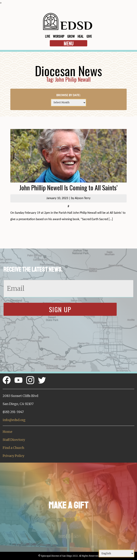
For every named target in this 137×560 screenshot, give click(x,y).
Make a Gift (68, 505)
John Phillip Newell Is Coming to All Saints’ (68, 187)
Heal (81, 36)
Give (89, 36)
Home (7, 432)
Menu (68, 43)
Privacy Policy (13, 456)
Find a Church (13, 448)
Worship (58, 36)
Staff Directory (14, 440)
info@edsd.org (14, 420)
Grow (71, 36)
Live (47, 36)
